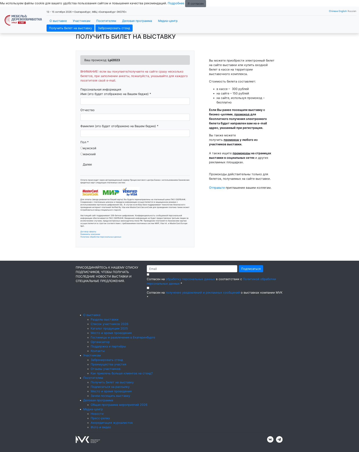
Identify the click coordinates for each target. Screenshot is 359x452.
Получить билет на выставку (70, 28)
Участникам (81, 21)
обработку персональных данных (190, 279)
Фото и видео (101, 427)
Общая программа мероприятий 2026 (119, 405)
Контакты (98, 351)
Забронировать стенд (114, 28)
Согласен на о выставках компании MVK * (214, 295)
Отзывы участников (105, 369)
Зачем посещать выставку (110, 396)
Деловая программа (137, 21)
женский (89, 154)
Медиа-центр (168, 21)
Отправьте (217, 187)
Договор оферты (88, 231)
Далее (87, 164)
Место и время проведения (111, 333)
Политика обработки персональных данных (100, 237)
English (343, 11)
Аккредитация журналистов (112, 423)
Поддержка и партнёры (108, 346)
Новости (97, 414)
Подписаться (251, 269)
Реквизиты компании (90, 234)
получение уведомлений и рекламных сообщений (203, 292)
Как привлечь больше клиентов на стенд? (122, 373)
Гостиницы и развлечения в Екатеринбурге (123, 337)
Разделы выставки (104, 319)
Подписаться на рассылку (110, 387)
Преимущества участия (108, 364)
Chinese (333, 11)
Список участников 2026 (109, 324)
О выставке (58, 21)
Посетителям (106, 21)
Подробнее (176, 3)
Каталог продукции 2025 (109, 328)
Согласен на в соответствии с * (211, 281)
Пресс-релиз (100, 418)
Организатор (100, 342)
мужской (89, 148)
